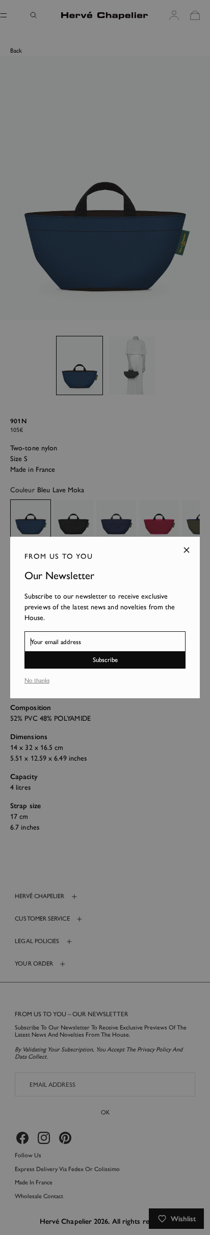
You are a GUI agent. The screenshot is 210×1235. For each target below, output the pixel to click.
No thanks (36, 680)
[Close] (186, 550)
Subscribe (105, 660)
